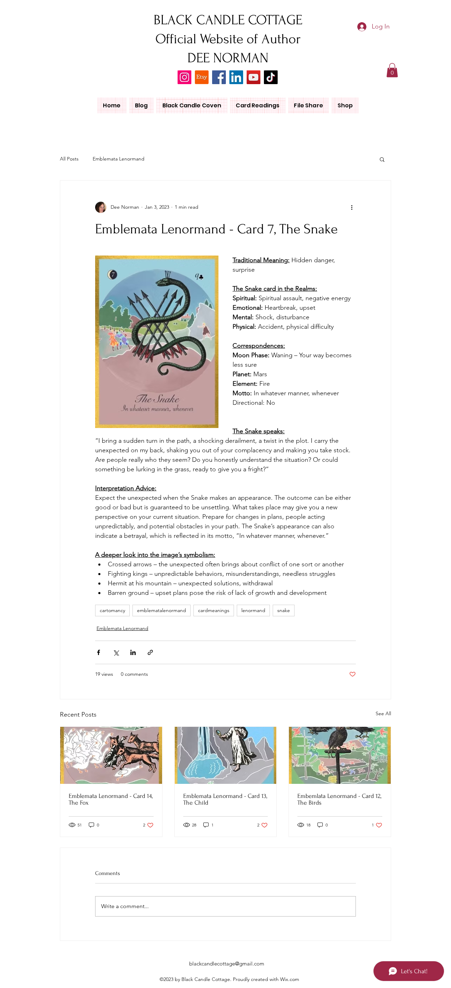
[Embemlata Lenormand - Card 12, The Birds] (340, 755)
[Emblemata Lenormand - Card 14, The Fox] (111, 755)
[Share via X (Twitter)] (115, 652)
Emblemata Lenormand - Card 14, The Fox (111, 799)
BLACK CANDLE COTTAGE (228, 20)
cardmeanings (213, 610)
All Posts (69, 159)
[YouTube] (253, 77)
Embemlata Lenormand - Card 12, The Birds (339, 799)
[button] (392, 70)
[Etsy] (202, 77)
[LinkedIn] (236, 77)
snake (283, 610)
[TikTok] (271, 77)
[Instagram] (184, 77)
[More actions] (351, 207)
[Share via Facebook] (98, 652)
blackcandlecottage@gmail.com (226, 963)
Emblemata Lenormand (118, 159)
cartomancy (112, 610)
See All (383, 713)
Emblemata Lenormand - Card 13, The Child (225, 799)
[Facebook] (219, 77)
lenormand (253, 610)
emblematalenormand (161, 610)
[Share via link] (150, 652)
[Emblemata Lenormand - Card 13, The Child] (226, 755)
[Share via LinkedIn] (133, 652)
